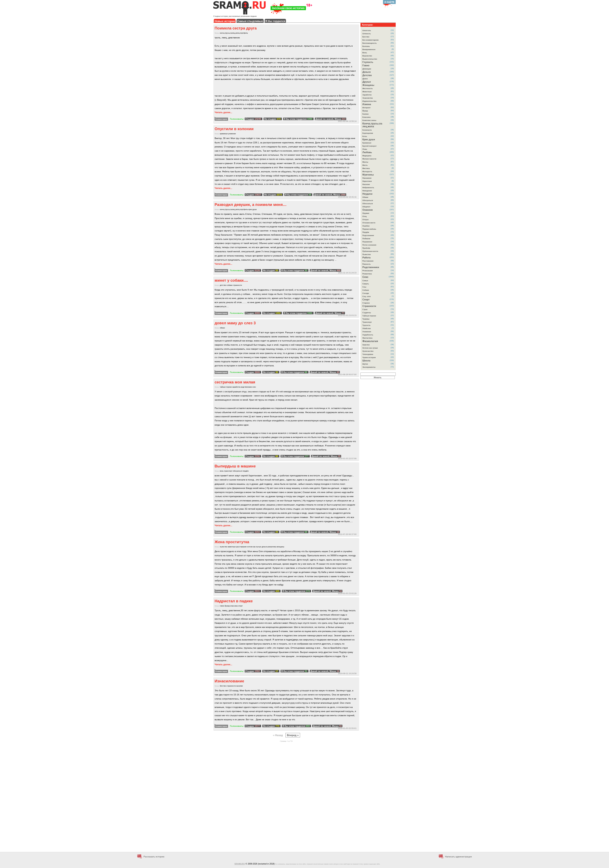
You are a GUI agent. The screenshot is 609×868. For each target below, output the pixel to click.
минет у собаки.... (231, 280)
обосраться (237, 471)
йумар (227, 606)
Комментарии (221, 119)
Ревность (366, 264)
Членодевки (367, 354)
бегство (223, 686)
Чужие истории (369, 357)
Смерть (365, 284)
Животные (367, 92)
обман (222, 328)
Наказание (366, 178)
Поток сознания (369, 245)
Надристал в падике (234, 601)
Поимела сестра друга (236, 28)
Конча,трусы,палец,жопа (372, 125)
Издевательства (369, 101)
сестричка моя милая (235, 382)
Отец (364, 216)
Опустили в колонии (234, 129)
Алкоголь (366, 30)
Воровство (367, 56)
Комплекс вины (369, 120)
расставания (241, 547)
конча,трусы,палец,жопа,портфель (234, 33)
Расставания (367, 261)
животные (232, 547)
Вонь (364, 53)
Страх (364, 309)
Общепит (366, 207)
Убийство (366, 328)
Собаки (365, 290)
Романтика (367, 274)
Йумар (365, 111)
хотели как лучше (254, 547)
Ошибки (366, 226)
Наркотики (367, 181)
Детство (367, 75)
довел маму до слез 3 (235, 323)
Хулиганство (367, 351)
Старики (366, 303)
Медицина (366, 156)
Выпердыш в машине (235, 466)
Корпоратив (367, 133)
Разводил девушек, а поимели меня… (251, 204)
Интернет (366, 108)
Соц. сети (366, 296)
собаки (229, 285)
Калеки (365, 114)
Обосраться (367, 200)
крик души (252, 209)
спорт (240, 606)
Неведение (367, 191)
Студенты (366, 313)
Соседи (365, 293)
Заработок (367, 95)
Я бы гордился (275, 21)
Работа (366, 257)
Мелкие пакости (369, 159)
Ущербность (367, 335)
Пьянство (366, 254)
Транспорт (367, 322)
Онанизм (367, 210)
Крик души (368, 139)
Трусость (366, 325)
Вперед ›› (293, 735)
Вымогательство (369, 59)
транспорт (228, 471)
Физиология (370, 341)
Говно (365, 65)
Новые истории (225, 21)
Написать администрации (458, 856)
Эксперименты (368, 367)
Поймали (366, 239)
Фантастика (367, 338)
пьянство (223, 547)
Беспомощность (369, 43)
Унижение (366, 332)
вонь (222, 471)
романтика (272, 547)
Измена (366, 104)
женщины (280, 547)
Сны (364, 287)
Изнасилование (229, 681)
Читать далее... (223, 112)
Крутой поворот (369, 146)
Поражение (367, 242)
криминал (224, 134)
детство (223, 285)
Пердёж (365, 232)
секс (254, 387)
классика (234, 606)
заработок (236, 387)
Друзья (366, 82)
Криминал (366, 143)
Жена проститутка (232, 542)
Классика (366, 117)
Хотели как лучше (370, 348)
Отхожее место (368, 223)
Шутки (365, 364)
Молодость (367, 171)
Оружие (365, 213)
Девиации (366, 69)
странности (237, 285)
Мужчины (368, 174)
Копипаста (367, 130)
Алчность (366, 34)
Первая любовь (369, 229)
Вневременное (368, 49)
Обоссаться (367, 203)
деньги (264, 547)
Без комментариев (370, 40)
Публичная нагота (370, 251)
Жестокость (367, 88)
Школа (366, 360)
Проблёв (366, 248)
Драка (365, 79)
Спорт (366, 299)
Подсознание (368, 235)
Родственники (370, 267)
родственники (246, 387)
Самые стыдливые (250, 21)
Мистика (366, 168)
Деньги (366, 72)
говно (222, 606)
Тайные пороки (369, 316)
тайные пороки (226, 387)
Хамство (366, 345)
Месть (365, 165)
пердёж (246, 471)
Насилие (366, 184)
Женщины (368, 85)
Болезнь (366, 46)
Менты (365, 162)
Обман (365, 197)
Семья (365, 281)
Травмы (365, 319)
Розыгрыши (367, 271)
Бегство (365, 37)
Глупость (367, 62)
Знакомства (367, 98)
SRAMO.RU (239, 864)
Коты (364, 136)
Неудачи (367, 194)
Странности (369, 306)
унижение (232, 134)
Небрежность (368, 187)
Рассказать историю (154, 856)
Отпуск (365, 219)
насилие (239, 686)
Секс (365, 277)
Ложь (364, 149)
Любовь (367, 152)
